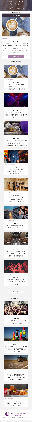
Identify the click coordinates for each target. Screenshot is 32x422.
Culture (8, 274)
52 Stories (16, 4)
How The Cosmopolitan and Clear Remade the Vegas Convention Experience (16, 253)
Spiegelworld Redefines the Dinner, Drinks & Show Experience (16, 115)
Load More (16, 292)
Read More (16, 57)
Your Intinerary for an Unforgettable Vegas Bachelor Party (16, 171)
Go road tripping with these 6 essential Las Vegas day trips (16, 377)
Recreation (12, 274)
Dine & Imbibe (7, 38)
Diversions (9, 192)
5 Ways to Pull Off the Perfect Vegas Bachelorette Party (16, 199)
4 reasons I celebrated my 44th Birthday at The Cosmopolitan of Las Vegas (16, 143)
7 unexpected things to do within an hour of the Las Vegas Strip (16, 349)
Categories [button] (16, 12)
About (10, 1)
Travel (14, 136)
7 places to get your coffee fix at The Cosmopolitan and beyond (16, 86)
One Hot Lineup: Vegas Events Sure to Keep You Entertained (16, 282)
